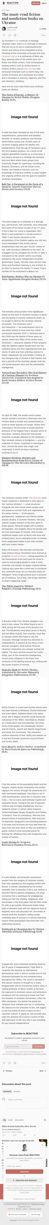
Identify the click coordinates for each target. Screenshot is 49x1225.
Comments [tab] (7, 1091)
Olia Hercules (30, 69)
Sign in (44, 3)
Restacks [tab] (17, 1091)
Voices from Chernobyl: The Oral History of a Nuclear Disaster (24, 374)
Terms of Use (35, 1188)
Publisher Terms (24, 1206)
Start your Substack (18, 1214)
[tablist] (12, 1091)
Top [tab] (4, 1120)
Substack (13, 1220)
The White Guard (11, 586)
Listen (44, 29)
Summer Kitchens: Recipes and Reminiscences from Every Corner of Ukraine (22, 460)
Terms (25, 1209)
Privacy (18, 1209)
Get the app (35, 1214)
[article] (24, 1130)
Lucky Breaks (9, 842)
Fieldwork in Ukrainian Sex (17, 929)
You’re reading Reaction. (11, 1129)
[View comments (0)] (9, 35)
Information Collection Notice (29, 1190)
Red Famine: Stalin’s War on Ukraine (22, 276)
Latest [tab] (10, 1120)
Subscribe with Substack (26, 1180)
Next (41, 1071)
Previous (9, 1071)
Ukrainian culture (9, 56)
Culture (5, 10)
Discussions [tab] (19, 1120)
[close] (42, 1145)
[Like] (4, 35)
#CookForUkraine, (19, 556)
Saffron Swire (12, 27)
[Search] (45, 1120)
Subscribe (35, 3)
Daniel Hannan (16, 1132)
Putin (16, 41)
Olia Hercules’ (35, 498)
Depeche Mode (10, 669)
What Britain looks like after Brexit (19, 1126)
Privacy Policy (18, 1188)
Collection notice (35, 1209)
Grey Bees (7, 746)
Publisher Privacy (37, 1204)
